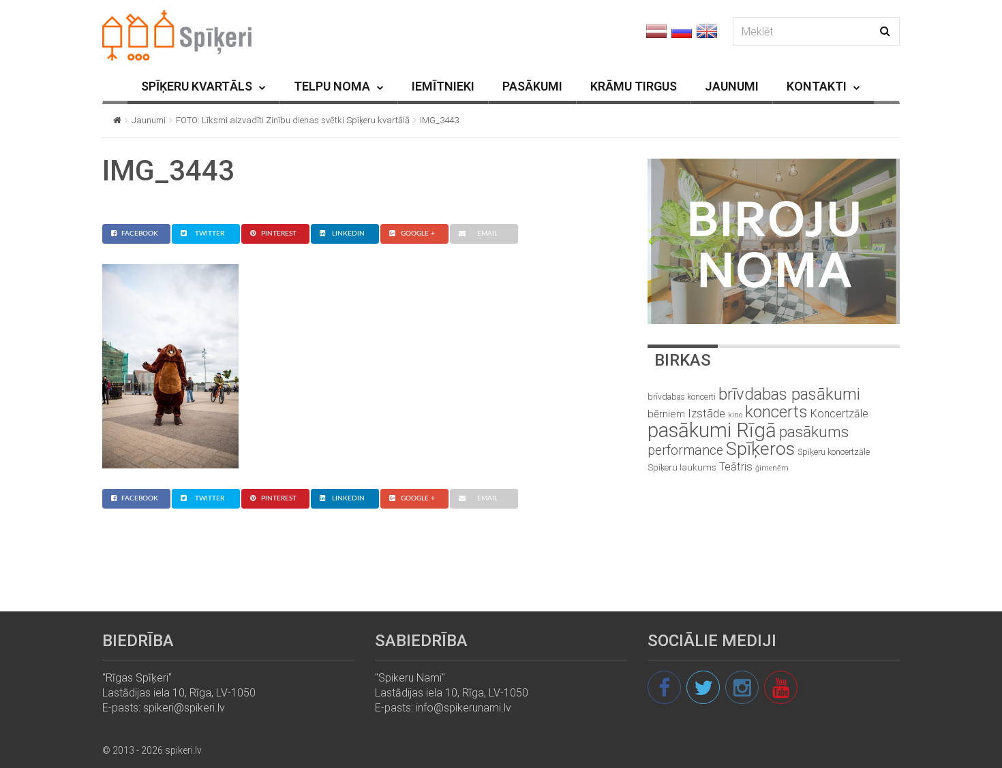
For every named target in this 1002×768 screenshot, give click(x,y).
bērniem (666, 414)
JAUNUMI (732, 86)
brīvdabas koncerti (682, 397)
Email (487, 233)
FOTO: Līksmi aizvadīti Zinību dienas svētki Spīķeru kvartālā (293, 120)
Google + (418, 233)
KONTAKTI (817, 86)
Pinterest (279, 233)
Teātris (736, 466)
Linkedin (348, 233)
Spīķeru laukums (682, 467)
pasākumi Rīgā (712, 430)
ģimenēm (772, 468)
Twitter (209, 233)
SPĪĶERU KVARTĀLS (196, 86)
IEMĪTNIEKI (443, 86)
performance (685, 450)
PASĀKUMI (532, 86)
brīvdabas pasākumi (789, 394)
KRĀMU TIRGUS (633, 86)
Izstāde (706, 413)
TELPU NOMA (332, 86)
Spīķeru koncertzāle (834, 452)
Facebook (139, 233)
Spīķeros (760, 448)
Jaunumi (149, 120)
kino (735, 415)
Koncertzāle (839, 413)
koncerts (776, 411)
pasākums (814, 432)
